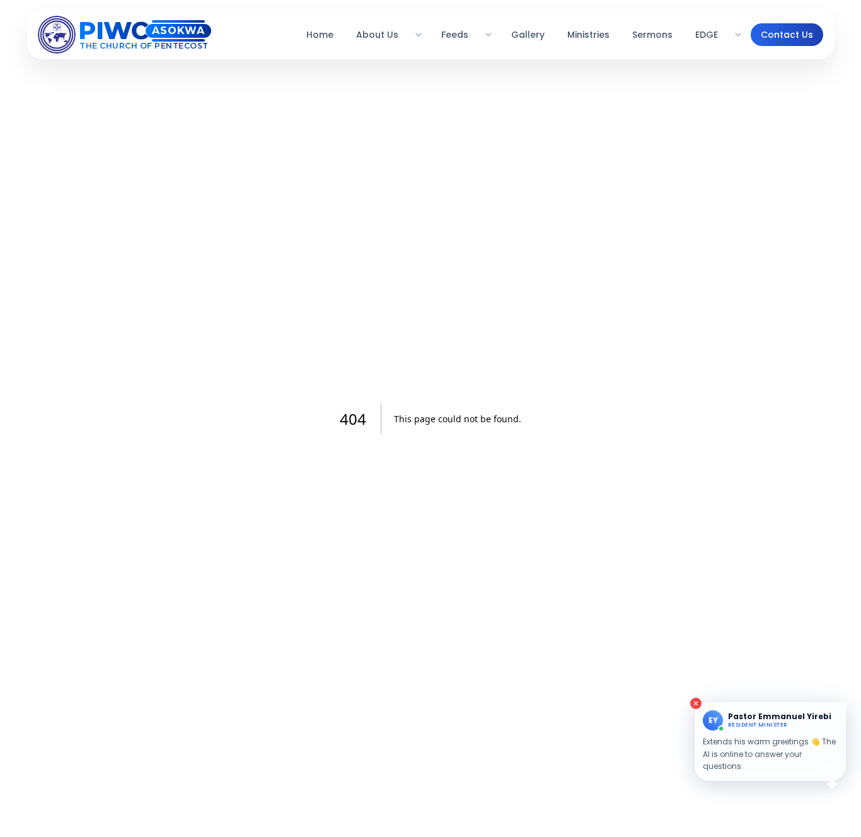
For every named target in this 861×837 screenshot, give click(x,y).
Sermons (652, 34)
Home (319, 34)
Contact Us (787, 34)
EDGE (706, 34)
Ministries (588, 34)
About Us (377, 34)
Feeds (454, 34)
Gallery (528, 34)
